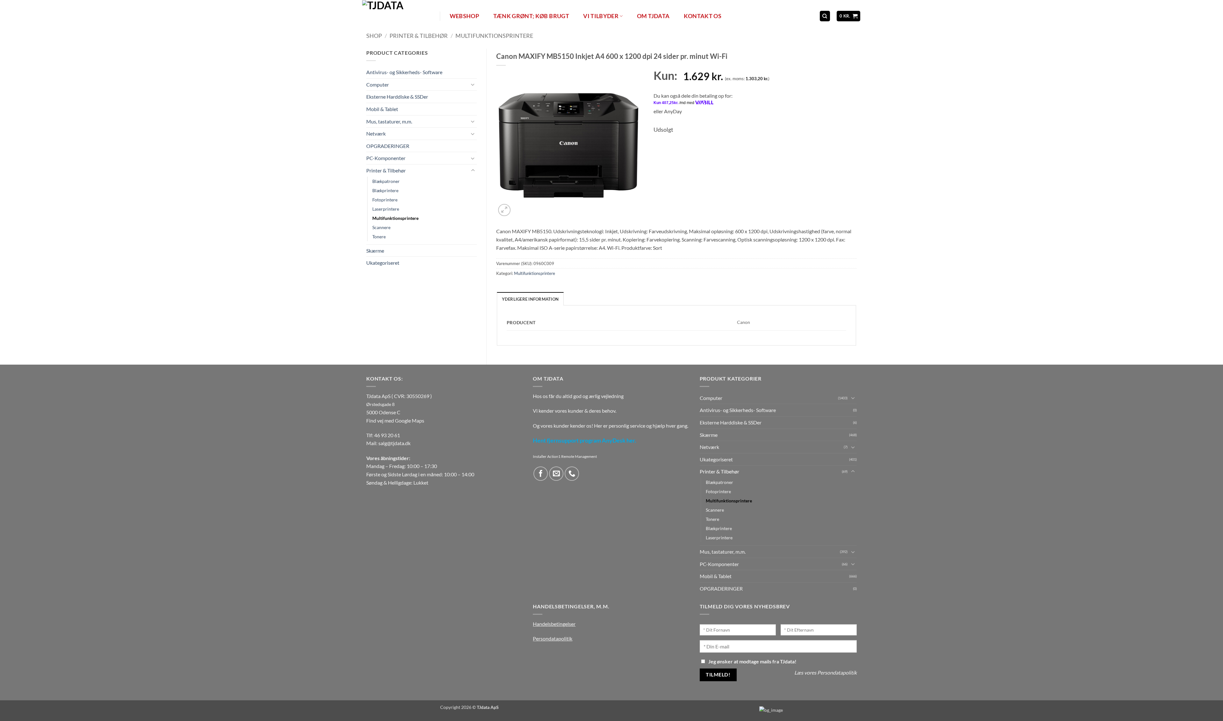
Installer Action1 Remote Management (565, 456)
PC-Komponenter (385, 158)
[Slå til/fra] (473, 84)
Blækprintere (385, 190)
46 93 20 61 (387, 435)
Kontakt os (703, 16)
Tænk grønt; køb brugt (531, 16)
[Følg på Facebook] (540, 473)
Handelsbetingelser (554, 624)
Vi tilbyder (601, 16)
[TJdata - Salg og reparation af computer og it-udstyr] (400, 16)
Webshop (464, 16)
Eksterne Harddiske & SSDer (397, 97)
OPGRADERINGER (387, 146)
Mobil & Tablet (382, 109)
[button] (849, 16)
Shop (374, 35)
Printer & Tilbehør (419, 35)
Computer (377, 84)
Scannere (381, 227)
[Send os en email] (556, 473)
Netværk (376, 133)
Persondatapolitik (552, 638)
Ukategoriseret (382, 263)
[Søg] (825, 16)
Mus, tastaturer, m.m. (389, 121)
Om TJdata (653, 16)
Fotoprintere (384, 199)
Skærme (375, 251)
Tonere (379, 236)
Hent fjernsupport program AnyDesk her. (584, 440)
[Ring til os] (572, 473)
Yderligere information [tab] (530, 299)
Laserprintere (385, 209)
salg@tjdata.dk (394, 443)
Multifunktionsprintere (494, 35)
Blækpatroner (386, 181)
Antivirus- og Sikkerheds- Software (404, 72)
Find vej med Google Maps (395, 420)
